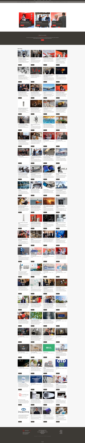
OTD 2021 (57, 367)
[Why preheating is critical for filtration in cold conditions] (61, 87)
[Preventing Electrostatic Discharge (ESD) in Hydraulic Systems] (36, 331)
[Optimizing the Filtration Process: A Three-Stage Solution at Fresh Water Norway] (49, 70)
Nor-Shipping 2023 (21, 336)
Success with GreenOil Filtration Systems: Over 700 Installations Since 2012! (23, 239)
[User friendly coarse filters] (49, 315)
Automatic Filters (46, 189)
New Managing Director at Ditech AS (36, 415)
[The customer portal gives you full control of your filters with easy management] (49, 282)
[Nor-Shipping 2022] (23, 363)
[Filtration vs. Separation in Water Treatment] (23, 185)
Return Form (42, 433)
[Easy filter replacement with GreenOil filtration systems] (23, 87)
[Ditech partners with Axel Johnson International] (49, 218)
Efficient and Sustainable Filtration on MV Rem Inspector (61, 190)
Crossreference (58, 399)
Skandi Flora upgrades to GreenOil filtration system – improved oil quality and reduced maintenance (36, 206)
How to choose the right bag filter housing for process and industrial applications (61, 59)
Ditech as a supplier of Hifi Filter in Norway (48, 368)
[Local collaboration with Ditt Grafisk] (61, 379)
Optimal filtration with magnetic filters (23, 223)
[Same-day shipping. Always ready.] (36, 136)
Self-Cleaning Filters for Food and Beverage (61, 174)
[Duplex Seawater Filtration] (36, 185)
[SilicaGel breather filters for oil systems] (49, 410)
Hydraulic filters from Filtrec (22, 383)
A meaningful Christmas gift (22, 320)
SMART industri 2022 (21, 352)
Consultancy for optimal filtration (61, 255)
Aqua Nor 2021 (33, 383)
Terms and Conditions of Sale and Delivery (42, 431)
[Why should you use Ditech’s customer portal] (61, 282)
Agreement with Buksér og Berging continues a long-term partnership (61, 108)
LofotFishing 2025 (46, 255)
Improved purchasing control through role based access (35, 108)
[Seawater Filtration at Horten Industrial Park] (36, 53)
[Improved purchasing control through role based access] (36, 103)
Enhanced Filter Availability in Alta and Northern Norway (48, 336)
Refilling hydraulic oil (59, 352)
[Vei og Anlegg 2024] (36, 347)
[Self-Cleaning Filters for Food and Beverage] (61, 169)
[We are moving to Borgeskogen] (61, 299)
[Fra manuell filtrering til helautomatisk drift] (23, 70)
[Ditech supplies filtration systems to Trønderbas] (61, 152)
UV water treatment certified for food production (36, 174)
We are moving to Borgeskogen (61, 303)
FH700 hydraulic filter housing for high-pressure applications (23, 108)
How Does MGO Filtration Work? (48, 58)
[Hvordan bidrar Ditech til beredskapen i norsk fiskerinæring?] (23, 53)
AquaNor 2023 (58, 320)
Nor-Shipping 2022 (21, 367)
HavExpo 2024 (45, 352)
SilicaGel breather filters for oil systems (48, 415)
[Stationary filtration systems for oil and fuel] (36, 234)
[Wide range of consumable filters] (36, 299)
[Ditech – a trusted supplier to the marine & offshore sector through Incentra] (49, 201)
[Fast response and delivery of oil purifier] (49, 87)
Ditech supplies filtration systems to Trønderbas (61, 157)
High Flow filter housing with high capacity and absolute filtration (23, 174)
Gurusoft (42, 441)
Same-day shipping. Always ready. (36, 140)
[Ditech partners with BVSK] (49, 119)
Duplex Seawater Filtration (35, 189)
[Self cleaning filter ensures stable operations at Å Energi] (49, 152)
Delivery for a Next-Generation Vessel (60, 75)
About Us (61, 430)
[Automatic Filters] (49, 185)
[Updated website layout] (23, 282)
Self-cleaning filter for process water (35, 125)
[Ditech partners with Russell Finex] (49, 234)
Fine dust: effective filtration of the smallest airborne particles (36, 320)
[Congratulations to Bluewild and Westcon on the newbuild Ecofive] (36, 218)
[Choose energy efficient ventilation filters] (36, 282)
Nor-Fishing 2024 (58, 336)
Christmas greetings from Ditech (36, 271)
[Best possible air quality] (49, 379)
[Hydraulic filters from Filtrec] (23, 379)
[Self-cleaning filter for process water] (36, 119)
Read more (22, 25)
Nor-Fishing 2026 (46, 140)
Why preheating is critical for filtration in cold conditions (60, 92)
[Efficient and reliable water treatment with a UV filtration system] (61, 201)
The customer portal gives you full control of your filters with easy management (48, 288)
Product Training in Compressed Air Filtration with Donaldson (23, 141)
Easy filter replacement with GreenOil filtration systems (22, 92)
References (61, 433)
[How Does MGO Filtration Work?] (49, 53)
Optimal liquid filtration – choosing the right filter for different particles (23, 304)
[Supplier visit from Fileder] (36, 363)
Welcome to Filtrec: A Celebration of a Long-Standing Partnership (48, 304)
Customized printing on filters (35, 399)
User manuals (49, 436)
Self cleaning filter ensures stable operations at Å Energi (48, 157)
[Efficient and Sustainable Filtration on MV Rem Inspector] (61, 185)
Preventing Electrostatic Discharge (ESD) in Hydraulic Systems (36, 336)
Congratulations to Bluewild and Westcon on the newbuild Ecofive (36, 223)
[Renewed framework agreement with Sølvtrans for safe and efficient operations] (36, 152)
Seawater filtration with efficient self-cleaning (48, 108)
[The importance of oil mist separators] (23, 251)
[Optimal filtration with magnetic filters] (23, 218)
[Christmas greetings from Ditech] (36, 267)
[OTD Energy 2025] (36, 251)
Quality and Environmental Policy (42, 430)
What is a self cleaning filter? (22, 271)
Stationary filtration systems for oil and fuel (36, 239)
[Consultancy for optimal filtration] (61, 251)
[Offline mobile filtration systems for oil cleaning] (61, 234)
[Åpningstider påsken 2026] (36, 70)
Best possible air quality (47, 383)
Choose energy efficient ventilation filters (36, 287)
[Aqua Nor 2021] (36, 379)
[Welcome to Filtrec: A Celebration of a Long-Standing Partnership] (49, 299)
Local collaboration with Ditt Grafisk (60, 384)
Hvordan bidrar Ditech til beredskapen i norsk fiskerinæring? (23, 59)
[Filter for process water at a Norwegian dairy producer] (36, 87)
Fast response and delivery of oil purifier (48, 92)
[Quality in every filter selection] (23, 119)
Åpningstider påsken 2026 (35, 75)
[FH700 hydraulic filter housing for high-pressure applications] (23, 103)
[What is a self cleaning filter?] (23, 267)
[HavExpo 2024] (49, 347)
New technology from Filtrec (47, 399)
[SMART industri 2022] (23, 347)
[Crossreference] (61, 395)
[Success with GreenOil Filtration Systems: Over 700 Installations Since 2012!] (23, 234)
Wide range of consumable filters (36, 303)
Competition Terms (42, 432)
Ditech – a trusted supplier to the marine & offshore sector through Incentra (48, 206)
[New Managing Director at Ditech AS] (36, 410)
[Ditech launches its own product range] (61, 218)
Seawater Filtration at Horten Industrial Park (35, 59)
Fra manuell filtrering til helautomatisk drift (21, 75)
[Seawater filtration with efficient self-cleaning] (49, 103)
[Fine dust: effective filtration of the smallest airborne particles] (36, 315)
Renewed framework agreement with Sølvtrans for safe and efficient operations (36, 157)
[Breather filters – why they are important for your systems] (49, 169)
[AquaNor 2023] (61, 315)
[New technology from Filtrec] (49, 395)
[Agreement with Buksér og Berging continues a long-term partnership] (61, 103)
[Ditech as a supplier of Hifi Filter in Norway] (49, 363)
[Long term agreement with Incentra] (23, 410)
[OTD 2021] (61, 363)
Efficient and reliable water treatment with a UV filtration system (60, 206)
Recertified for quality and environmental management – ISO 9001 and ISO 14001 (23, 206)
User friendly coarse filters (47, 320)
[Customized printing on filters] (36, 395)
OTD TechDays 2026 (59, 140)
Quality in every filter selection (22, 124)
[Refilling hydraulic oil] (61, 347)
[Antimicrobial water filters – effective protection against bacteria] (61, 410)
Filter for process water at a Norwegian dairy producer (35, 92)
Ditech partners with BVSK (47, 124)
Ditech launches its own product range (61, 223)
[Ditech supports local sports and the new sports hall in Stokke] (61, 119)
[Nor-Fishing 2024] (61, 331)
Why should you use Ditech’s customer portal (60, 287)
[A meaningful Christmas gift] (23, 315)
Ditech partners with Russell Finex (48, 238)
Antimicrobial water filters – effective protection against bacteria (60, 416)
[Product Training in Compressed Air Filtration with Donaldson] (23, 136)
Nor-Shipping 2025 (59, 271)
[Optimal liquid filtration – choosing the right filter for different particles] (23, 299)
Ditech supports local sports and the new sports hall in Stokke (61, 125)
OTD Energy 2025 (33, 255)
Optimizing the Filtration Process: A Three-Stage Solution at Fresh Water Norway (48, 76)
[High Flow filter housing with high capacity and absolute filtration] (23, 169)
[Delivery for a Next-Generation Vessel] (61, 70)
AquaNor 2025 (45, 271)
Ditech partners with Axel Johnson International (48, 223)
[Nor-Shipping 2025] (61, 267)
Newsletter (61, 431)
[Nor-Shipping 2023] (23, 331)
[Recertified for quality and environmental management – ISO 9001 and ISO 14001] (23, 201)
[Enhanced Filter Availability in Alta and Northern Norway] (49, 331)
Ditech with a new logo (21, 399)
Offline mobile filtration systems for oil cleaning (61, 239)
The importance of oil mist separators (22, 256)
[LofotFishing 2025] (49, 251)
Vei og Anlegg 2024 (34, 352)
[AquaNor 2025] (49, 267)
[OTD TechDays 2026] (61, 136)
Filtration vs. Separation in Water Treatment (23, 190)
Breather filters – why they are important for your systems (48, 174)
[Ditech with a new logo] (23, 395)
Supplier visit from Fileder (35, 367)
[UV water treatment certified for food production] (36, 169)
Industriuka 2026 (20, 156)
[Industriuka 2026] (23, 152)
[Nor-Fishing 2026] (49, 136)
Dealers (61, 432)
